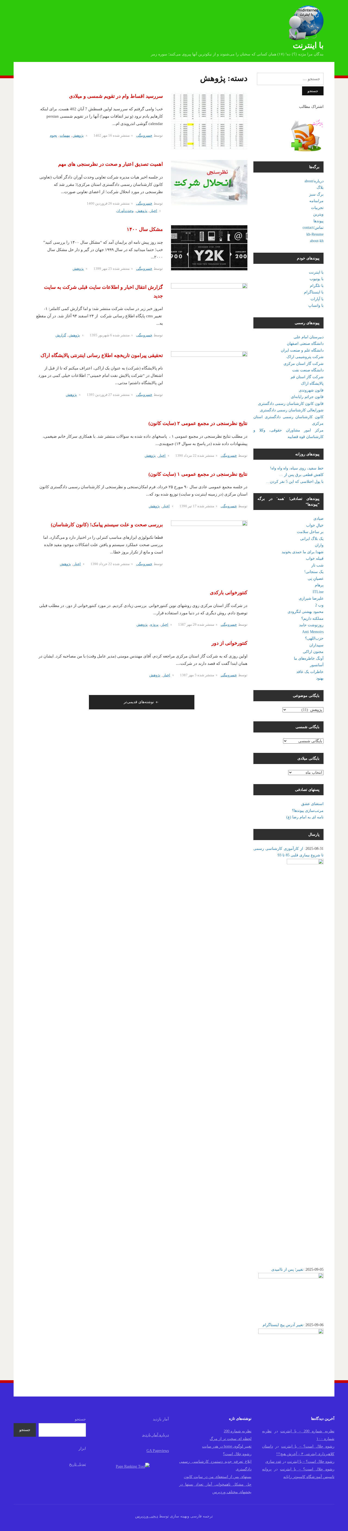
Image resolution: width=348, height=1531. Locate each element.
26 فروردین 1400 (99, 203)
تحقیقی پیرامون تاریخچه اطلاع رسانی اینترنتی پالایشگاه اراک (102, 355)
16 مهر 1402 (103, 135)
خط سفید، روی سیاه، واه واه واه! (297, 468)
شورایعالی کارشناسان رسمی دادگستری (292, 410)
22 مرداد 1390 (186, 455)
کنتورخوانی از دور (229, 643)
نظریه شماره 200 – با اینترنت (307, 1431)
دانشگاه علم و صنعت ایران (302, 350)
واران (319, 545)
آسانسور (317, 665)
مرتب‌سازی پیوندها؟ (308, 811)
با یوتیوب (317, 279)
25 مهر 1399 (103, 269)
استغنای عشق (312, 804)
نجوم (53, 135)
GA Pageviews (158, 1451)
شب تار (317, 565)
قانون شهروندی (311, 390)
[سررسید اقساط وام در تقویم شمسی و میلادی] (209, 120)
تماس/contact (313, 228)
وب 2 (319, 605)
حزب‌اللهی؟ (314, 638)
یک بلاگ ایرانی (312, 539)
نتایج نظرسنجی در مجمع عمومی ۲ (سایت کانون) (197, 423)
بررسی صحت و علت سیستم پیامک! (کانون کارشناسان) (107, 524)
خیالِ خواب (315, 525)
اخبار (153, 211)
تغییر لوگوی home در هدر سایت (226, 1446)
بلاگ (320, 188)
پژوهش (78, 135)
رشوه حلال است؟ (237, 1454)
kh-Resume (315, 234)
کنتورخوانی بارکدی (228, 592)
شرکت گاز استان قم (307, 377)
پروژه (154, 624)
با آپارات (317, 299)
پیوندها (318, 221)
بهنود (320, 678)
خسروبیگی (144, 135)
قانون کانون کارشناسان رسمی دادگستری (291, 404)
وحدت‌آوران (124, 211)
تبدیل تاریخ (77, 1464)
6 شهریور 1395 (101, 335)
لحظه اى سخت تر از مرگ (230, 1439)
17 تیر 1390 (188, 506)
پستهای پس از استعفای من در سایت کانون (217, 1477)
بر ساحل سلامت (310, 532)
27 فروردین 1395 (99, 395)
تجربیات (317, 208)
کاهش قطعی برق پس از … (301, 475)
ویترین (318, 214)
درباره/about (314, 181)
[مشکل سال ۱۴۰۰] (209, 247)
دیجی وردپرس (146, 1516)
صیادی (318, 518)
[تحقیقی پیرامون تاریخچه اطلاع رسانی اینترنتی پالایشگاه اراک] (209, 379)
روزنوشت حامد (311, 625)
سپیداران (316, 645)
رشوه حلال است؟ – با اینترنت (307, 1446)
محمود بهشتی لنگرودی (306, 612)
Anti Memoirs (313, 632)
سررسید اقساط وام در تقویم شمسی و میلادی (116, 96)
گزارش (60, 335)
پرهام (319, 585)
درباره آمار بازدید (155, 1435)
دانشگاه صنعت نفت (308, 370)
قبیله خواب (315, 558)
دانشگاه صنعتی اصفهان (305, 344)
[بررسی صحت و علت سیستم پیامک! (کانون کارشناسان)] (209, 549)
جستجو (80, 1419)
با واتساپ (316, 305)
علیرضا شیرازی (311, 598)
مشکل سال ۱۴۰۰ (145, 229)
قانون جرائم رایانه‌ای (307, 397)
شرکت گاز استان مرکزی (304, 364)
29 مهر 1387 (187, 624)
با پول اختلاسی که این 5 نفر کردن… (295, 482)
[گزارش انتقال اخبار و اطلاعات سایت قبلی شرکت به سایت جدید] (209, 311)
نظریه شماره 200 (237, 1431)
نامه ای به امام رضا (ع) (305, 817)
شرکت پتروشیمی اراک (305, 357)
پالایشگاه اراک (312, 383)
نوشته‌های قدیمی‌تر (139, 702)
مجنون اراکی (313, 652)
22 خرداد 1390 (101, 564)
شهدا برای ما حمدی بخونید (303, 552)
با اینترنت (308, 45)
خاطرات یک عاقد (310, 672)
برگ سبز (316, 194)
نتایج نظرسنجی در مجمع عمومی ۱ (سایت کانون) (197, 474)
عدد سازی (273, 1462)
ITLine (318, 592)
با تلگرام (317, 286)
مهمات (65, 135)
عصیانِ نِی (316, 579)
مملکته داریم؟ (312, 618)
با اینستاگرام (314, 292)
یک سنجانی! (314, 572)
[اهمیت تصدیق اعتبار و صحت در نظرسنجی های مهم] (209, 182)
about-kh (317, 241)
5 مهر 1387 (188, 675)
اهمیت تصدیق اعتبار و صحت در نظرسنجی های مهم (110, 164)
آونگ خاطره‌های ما (309, 658)
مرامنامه (316, 201)
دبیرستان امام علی (309, 337)
